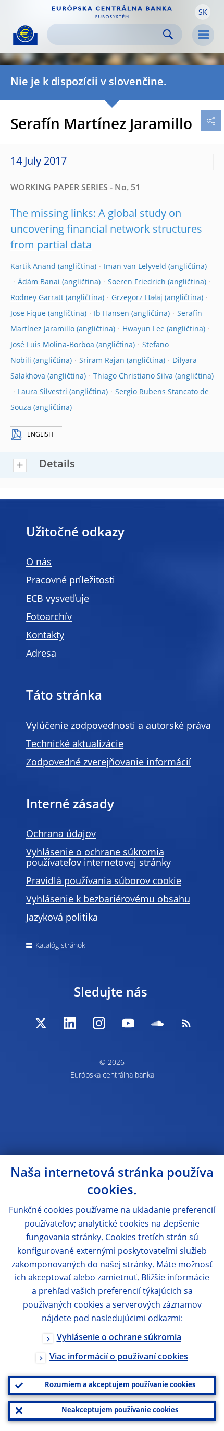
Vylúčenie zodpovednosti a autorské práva (118, 726)
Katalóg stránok (60, 945)
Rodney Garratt (37, 298)
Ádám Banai (39, 282)
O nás (39, 562)
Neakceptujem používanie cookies (119, 1410)
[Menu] (203, 35)
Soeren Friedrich (137, 282)
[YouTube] (128, 1023)
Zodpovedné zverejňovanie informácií (108, 763)
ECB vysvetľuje (57, 599)
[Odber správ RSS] (186, 1023)
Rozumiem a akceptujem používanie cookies (120, 1385)
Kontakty (45, 635)
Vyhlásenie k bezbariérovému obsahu (108, 900)
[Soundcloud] (157, 1023)
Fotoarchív (49, 617)
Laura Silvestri (42, 392)
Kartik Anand (33, 266)
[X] (40, 1023)
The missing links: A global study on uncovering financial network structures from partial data (106, 230)
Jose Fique (28, 313)
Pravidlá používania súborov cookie (103, 881)
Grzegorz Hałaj (137, 298)
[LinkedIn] (69, 1023)
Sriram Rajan (102, 360)
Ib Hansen (111, 313)
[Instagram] (98, 1023)
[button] (202, 12)
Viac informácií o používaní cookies (118, 1357)
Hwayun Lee (143, 329)
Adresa (41, 654)
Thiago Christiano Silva (133, 376)
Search (168, 34)
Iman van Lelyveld (135, 266)
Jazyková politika (62, 918)
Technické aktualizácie (74, 744)
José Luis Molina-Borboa (52, 345)
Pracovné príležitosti (70, 581)
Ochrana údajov (61, 834)
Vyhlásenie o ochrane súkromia (119, 1338)
